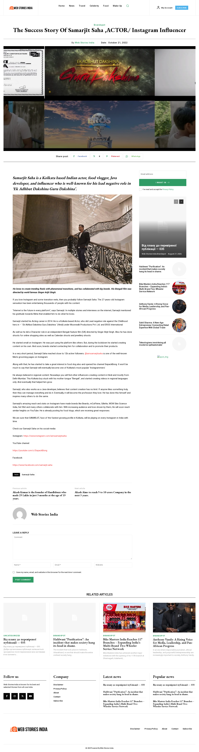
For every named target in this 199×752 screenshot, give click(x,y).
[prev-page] (176, 201)
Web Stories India (84, 42)
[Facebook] (6, 696)
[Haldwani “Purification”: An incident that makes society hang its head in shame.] (179, 269)
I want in (161, 182)
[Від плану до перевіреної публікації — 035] (162, 227)
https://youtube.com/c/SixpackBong (30, 450)
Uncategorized (11, 636)
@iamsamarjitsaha (94, 353)
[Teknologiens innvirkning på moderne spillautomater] (179, 344)
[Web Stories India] (20, 514)
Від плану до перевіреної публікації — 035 (159, 247)
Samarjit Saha (28, 474)
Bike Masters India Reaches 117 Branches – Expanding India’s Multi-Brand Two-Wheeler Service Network (154, 288)
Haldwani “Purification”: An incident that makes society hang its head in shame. (152, 269)
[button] (127, 6)
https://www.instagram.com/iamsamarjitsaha (45, 436)
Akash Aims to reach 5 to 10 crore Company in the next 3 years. (103, 494)
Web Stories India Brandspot (154, 254)
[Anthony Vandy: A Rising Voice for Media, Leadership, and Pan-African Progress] (179, 306)
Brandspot (99, 25)
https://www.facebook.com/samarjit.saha (32, 465)
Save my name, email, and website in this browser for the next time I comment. (49, 572)
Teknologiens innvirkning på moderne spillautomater (152, 343)
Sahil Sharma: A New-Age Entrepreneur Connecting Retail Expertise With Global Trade (154, 325)
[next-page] (181, 201)
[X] (22, 696)
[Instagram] (14, 696)
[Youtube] (30, 696)
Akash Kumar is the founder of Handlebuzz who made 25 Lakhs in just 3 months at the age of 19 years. (39, 495)
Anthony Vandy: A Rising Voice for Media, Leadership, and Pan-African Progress (154, 306)
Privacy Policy (167, 189)
